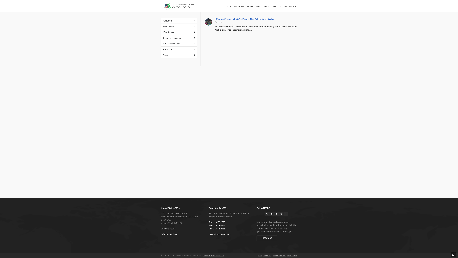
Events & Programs (172, 38)
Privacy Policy (292, 255)
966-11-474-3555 (217, 228)
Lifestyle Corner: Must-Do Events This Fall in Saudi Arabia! (245, 19)
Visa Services (169, 32)
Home (260, 255)
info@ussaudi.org (169, 234)
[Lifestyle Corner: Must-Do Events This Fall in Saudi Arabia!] (208, 22)
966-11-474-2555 (217, 225)
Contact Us (267, 255)
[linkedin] (271, 214)
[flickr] (286, 214)
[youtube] (276, 214)
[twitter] (267, 214)
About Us (167, 20)
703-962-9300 (167, 228)
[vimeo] (281, 214)
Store (165, 55)
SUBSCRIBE (267, 238)
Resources (168, 49)
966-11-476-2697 (217, 222)
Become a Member (279, 255)
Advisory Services (171, 43)
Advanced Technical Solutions (213, 255)
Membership (169, 26)
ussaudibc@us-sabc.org (220, 234)
